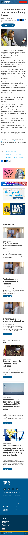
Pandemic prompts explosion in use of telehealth (10, 281)
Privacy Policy (17, 492)
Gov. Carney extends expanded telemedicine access (12, 245)
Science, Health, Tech (11, 151)
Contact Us (17, 509)
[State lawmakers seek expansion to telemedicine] (13, 308)
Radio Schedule (18, 501)
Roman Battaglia (6, 251)
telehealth (8, 157)
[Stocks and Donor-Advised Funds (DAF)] (14, 173)
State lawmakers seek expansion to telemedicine (13, 320)
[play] (2, 533)
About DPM (5, 506)
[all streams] (26, 533)
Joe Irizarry (5, 369)
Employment (17, 506)
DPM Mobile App (18, 498)
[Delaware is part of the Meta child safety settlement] (13, 350)
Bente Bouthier (6, 412)
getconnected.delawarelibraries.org (10, 141)
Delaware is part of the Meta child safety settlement (12, 363)
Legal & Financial (6, 498)
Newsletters (17, 495)
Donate (24, 2)
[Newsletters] (14, 194)
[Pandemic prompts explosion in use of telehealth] (13, 268)
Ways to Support (18, 503)
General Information (7, 495)
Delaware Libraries (18, 157)
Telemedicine (19, 154)
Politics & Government (7, 241)
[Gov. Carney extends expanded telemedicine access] (13, 232)
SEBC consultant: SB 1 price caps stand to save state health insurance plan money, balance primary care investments (14, 450)
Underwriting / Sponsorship (6, 510)
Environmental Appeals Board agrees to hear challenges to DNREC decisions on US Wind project (12, 404)
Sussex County (9, 154)
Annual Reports (6, 503)
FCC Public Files (6, 501)
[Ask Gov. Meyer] (14, 209)
